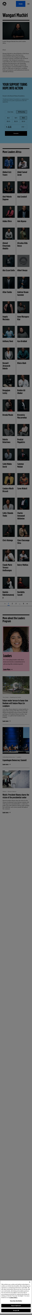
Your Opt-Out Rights (16, 1300)
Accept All (16, 1310)
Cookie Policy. (13, 1297)
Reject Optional (16, 1305)
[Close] (30, 1282)
